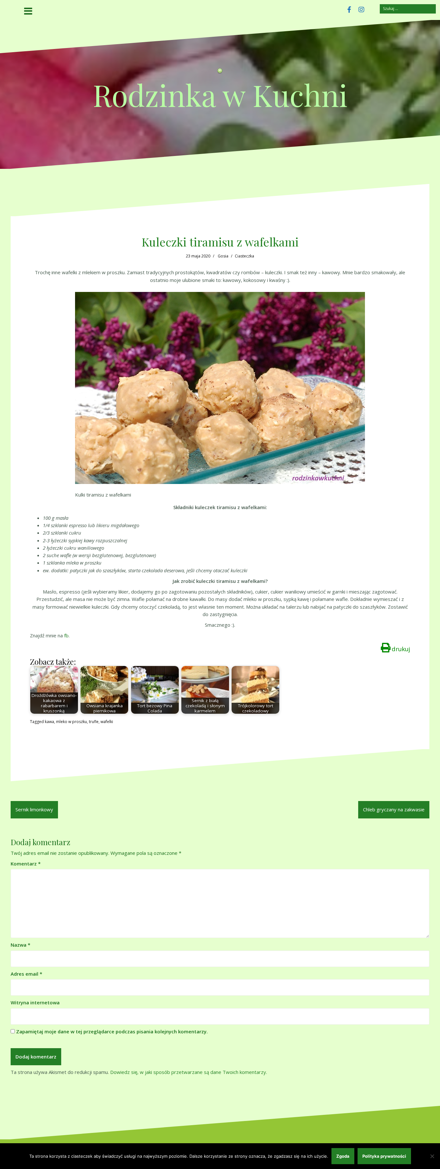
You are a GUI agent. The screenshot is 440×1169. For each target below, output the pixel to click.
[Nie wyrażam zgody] (432, 1156)
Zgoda (342, 1156)
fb (66, 635)
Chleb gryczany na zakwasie (394, 809)
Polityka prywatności (384, 1156)
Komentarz (26, 863)
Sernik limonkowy (34, 809)
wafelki (106, 721)
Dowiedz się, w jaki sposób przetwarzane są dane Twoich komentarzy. (188, 1072)
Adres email (26, 974)
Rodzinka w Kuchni (220, 94)
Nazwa (20, 945)
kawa (49, 721)
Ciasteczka (244, 256)
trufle (94, 721)
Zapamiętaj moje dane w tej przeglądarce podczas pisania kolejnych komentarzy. (112, 1031)
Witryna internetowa (35, 1002)
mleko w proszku (71, 721)
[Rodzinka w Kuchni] (220, 72)
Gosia (223, 256)
